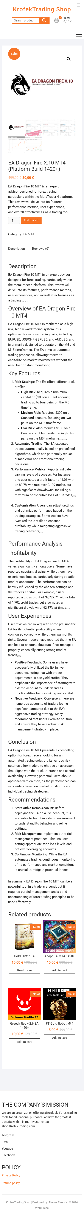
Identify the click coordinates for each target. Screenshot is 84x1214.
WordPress (42, 1207)
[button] (69, 59)
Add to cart (31, 220)
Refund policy (11, 1183)
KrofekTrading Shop (42, 9)
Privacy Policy (11, 1175)
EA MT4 (28, 234)
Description (16, 249)
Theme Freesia (58, 1202)
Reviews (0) (40, 249)
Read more (24, 970)
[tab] (16, 248)
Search (44, 20)
